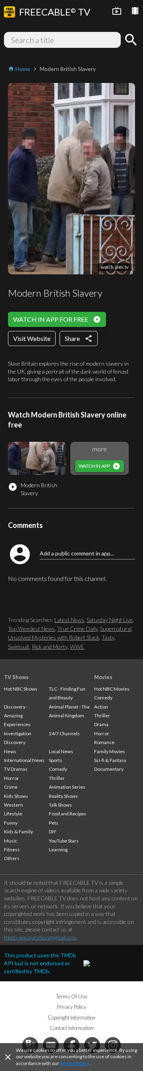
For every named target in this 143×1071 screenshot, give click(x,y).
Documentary (109, 769)
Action (101, 707)
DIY (52, 832)
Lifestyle (13, 814)
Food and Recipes (67, 814)
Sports (55, 760)
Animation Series (67, 787)
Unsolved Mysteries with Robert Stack (53, 637)
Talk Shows (60, 805)
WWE (77, 646)
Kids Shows (16, 796)
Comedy (58, 769)
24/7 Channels (64, 733)
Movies (103, 677)
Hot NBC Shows (20, 689)
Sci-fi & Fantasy (110, 760)
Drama (101, 724)
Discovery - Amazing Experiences (17, 716)
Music (10, 841)
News (10, 751)
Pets (53, 823)
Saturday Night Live (110, 619)
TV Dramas (15, 769)
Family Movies (109, 751)
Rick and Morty (50, 646)
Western (13, 805)
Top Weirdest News (31, 628)
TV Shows (16, 677)
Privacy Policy (74, 1063)
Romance (104, 742)
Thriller (57, 778)
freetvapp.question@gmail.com (40, 937)
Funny (10, 823)
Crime (10, 787)
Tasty (108, 637)
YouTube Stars (64, 841)
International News (24, 760)
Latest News (69, 619)
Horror (11, 778)
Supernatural (115, 628)
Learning (58, 849)
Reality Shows (63, 796)
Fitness (12, 849)
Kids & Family (18, 832)
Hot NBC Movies (111, 689)
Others (11, 858)
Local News (61, 751)
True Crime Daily (77, 628)
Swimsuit (18, 646)
